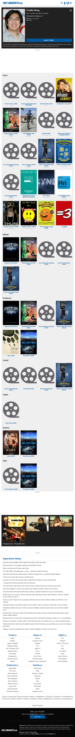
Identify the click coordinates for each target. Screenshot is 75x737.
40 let (30, 20)
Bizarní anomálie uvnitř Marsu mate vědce (16, 568)
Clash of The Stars (62, 643)
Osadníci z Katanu (37, 673)
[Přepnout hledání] (61, 3)
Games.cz (37, 635)
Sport (15, 696)
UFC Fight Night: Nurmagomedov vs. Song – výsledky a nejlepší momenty (25, 571)
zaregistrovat (33, 714)
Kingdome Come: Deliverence (37, 661)
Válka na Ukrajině (12, 643)
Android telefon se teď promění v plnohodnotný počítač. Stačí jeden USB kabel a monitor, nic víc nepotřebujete (37, 618)
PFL (62, 646)
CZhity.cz (41, 699)
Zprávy (11, 696)
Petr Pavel (12, 671)
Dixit (37, 681)
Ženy (19, 696)
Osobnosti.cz (12, 665)
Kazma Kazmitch (12, 676)
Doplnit (37, 717)
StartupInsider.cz (68, 699)
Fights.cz (62, 635)
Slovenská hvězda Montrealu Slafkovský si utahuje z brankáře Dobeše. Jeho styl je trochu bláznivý (33, 592)
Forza (37, 651)
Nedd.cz (13, 699)
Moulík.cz (20, 699)
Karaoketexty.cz (68, 696)
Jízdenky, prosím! (37, 691)
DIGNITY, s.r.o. (52, 734)
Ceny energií (12, 653)
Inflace (12, 638)
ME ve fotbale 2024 (12, 648)
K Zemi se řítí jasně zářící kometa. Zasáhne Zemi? (18, 577)
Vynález (12, 661)
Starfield (37, 643)
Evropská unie (12, 656)
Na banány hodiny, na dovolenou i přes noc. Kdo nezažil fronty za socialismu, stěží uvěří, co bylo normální (35, 605)
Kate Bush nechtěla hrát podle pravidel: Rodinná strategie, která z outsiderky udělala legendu (31, 574)
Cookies (27, 732)
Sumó (62, 653)
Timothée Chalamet (12, 691)
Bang (37, 671)
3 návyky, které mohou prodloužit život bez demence (19, 583)
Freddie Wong (32, 10)
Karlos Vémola (62, 656)
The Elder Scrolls (37, 659)
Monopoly (37, 676)
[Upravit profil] (70, 10)
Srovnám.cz (58, 699)
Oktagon (62, 641)
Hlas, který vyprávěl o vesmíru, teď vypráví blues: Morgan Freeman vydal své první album (30, 589)
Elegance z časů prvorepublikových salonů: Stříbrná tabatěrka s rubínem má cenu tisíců (30, 629)
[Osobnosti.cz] (12, 3)
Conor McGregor (62, 661)
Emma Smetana (12, 689)
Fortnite (37, 653)
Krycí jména (37, 684)
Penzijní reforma (12, 659)
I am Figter (62, 651)
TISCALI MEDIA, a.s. (36, 734)
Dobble (37, 678)
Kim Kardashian (12, 678)
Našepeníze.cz (49, 699)
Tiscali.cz (12, 635)
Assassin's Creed (37, 641)
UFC (62, 638)
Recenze (37, 638)
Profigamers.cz (40, 696)
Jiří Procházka (62, 659)
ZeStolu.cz (50, 696)
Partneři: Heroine (37, 705)
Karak (37, 689)
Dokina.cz (34, 699)
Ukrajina (12, 641)
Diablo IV (37, 648)
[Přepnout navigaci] (64, 3)
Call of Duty (37, 656)
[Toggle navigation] (70, 3)
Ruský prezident (12, 651)
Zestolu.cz (37, 665)
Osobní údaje (33, 732)
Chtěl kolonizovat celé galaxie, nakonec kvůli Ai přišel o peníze (22, 565)
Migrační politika (12, 646)
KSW (62, 648)
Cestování (25, 696)
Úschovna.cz (6, 699)
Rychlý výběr (49, 40)
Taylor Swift (12, 686)
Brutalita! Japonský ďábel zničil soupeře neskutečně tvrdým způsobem (24, 562)
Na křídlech (37, 686)
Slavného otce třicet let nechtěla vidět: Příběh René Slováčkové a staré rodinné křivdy (29, 580)
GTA (37, 646)
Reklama (21, 732)
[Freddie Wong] (14, 25)
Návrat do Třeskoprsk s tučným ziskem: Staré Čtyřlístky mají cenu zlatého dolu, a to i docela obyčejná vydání (36, 621)
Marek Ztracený (12, 684)
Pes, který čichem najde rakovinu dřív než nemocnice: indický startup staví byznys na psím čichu (32, 586)
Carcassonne (37, 668)
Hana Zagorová (12, 673)
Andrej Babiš (12, 668)
